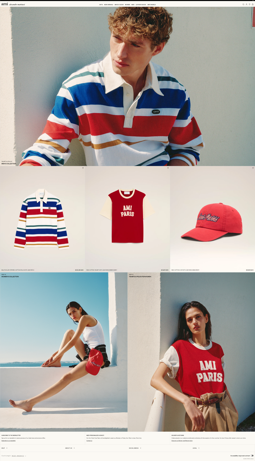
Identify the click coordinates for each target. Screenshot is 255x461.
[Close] (253, 0)
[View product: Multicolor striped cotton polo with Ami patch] (42, 219)
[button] (242, 456)
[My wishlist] (249, 4)
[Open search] (243, 4)
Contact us (89, 440)
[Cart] (253, 4)
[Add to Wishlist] (83, 168)
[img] (13, 3)
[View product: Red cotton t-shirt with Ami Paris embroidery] (127, 219)
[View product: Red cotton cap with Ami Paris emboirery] (212, 219)
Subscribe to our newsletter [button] (8, 440)
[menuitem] (101, 4)
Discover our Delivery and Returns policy (182, 440)
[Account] (246, 4)
